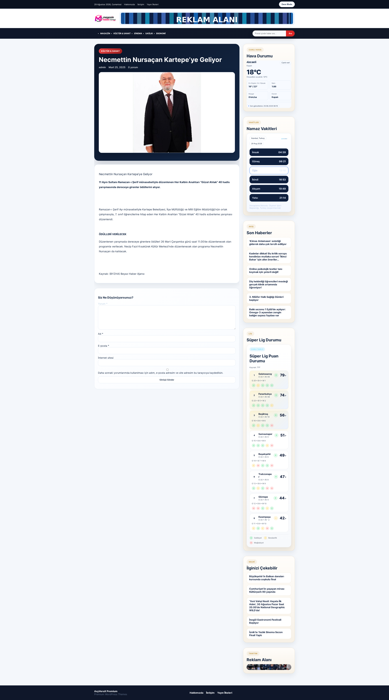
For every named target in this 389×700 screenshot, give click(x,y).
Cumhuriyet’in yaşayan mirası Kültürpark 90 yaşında (266, 590)
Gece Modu (287, 4)
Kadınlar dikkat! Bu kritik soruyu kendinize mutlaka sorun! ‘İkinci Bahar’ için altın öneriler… (268, 256)
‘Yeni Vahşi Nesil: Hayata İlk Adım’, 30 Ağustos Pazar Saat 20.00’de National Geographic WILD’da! (267, 606)
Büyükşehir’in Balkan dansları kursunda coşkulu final (266, 578)
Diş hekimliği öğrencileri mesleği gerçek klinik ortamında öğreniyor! (268, 284)
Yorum (102, 303)
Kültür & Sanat (122, 33)
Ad (100, 333)
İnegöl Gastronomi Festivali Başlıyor (265, 621)
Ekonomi (161, 33)
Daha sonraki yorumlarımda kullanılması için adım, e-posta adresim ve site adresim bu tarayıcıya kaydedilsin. (160, 372)
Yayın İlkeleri (152, 4)
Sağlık (149, 33)
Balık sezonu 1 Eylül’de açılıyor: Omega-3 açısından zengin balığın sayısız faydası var (267, 312)
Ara (290, 33)
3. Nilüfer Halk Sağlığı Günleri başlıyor (266, 298)
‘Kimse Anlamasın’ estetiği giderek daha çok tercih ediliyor (268, 243)
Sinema (138, 33)
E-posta (103, 345)
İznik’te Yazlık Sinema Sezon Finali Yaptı (266, 634)
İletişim (141, 4)
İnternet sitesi (106, 357)
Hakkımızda (129, 4)
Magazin (105, 33)
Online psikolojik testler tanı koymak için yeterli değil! (265, 270)
